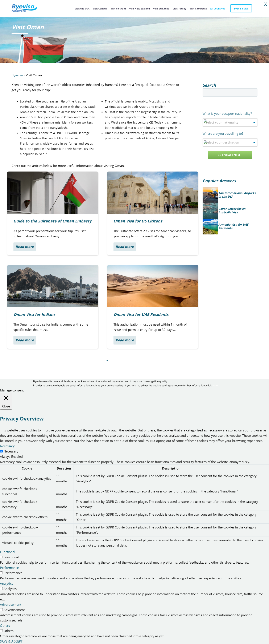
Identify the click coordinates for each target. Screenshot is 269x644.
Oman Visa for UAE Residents (141, 314)
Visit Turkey (179, 8)
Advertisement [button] (10, 604)
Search (252, 92)
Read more (25, 246)
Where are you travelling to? (223, 133)
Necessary (11, 451)
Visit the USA (82, 8)
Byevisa (17, 75)
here (215, 385)
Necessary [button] (7, 446)
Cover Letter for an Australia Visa (231, 210)
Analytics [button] (6, 583)
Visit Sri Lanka (161, 8)
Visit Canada (100, 8)
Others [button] (5, 625)
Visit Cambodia (198, 8)
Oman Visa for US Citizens (137, 221)
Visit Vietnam (118, 8)
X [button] (265, 4)
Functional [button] (7, 552)
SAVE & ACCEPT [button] (11, 641)
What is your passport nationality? (227, 113)
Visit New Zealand (139, 8)
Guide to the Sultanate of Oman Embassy (52, 221)
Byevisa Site (241, 8)
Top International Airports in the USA (237, 195)
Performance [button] (9, 567)
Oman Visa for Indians (34, 314)
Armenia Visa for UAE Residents (233, 226)
